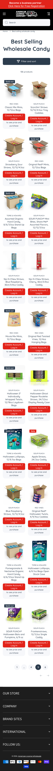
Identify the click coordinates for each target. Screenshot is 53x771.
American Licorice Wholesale (29, 756)
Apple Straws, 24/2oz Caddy (39, 458)
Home (5, 31)
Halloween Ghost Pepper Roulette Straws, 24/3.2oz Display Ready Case (39, 398)
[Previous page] (42, 675)
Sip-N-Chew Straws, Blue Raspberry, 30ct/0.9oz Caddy (14, 282)
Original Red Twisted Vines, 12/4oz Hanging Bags (39, 339)
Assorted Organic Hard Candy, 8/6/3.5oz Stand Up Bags (14, 223)
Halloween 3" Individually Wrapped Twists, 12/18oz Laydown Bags (14, 399)
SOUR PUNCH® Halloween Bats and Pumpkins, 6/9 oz (14, 634)
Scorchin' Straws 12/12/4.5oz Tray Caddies (39, 110)
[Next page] (47, 675)
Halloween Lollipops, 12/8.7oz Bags (14, 458)
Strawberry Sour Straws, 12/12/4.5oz (14, 166)
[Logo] (26, 14)
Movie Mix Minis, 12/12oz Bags (14, 338)
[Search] (5, 22)
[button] (48, 13)
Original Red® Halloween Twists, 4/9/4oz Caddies (39, 514)
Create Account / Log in (14, 117)
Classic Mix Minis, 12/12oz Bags (14, 109)
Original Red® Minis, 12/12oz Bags (39, 166)
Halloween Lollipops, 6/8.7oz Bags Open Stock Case (39, 571)
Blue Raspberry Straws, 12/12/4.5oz (14, 512)
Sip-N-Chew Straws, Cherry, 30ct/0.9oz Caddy (39, 282)
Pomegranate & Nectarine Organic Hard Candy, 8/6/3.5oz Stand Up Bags (14, 574)
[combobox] (26, 22)
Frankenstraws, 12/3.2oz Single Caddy (39, 634)
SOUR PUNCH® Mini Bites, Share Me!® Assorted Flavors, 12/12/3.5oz (39, 223)
